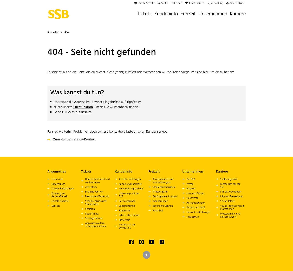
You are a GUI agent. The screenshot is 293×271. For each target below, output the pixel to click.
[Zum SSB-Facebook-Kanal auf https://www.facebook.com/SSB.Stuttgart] (131, 242)
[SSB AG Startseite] (59, 14)
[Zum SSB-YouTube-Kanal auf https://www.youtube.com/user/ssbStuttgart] (151, 242)
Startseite (52, 32)
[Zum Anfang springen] (146, 255)
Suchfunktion (83, 107)
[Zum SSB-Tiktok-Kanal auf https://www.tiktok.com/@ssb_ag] (162, 242)
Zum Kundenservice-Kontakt (74, 139)
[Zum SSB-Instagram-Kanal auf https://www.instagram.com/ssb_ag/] (141, 242)
